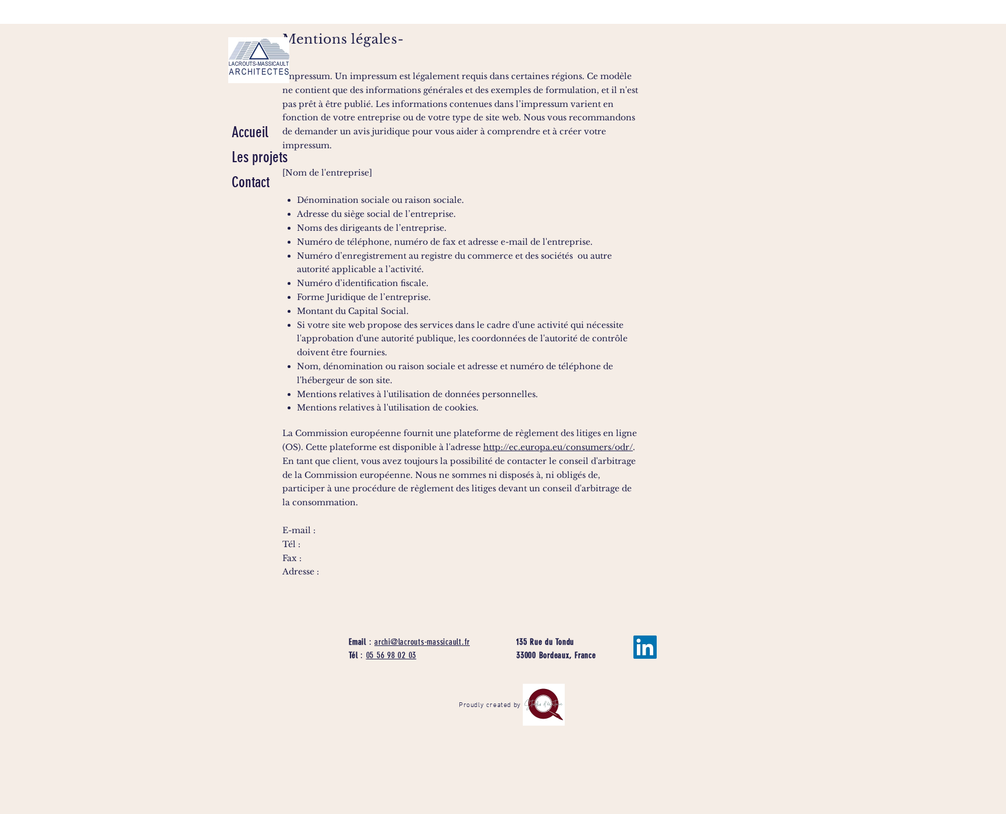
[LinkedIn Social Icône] (645, 647)
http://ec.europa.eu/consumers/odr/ (558, 447)
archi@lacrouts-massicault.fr (422, 642)
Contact (251, 182)
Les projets (260, 157)
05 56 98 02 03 (391, 655)
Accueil (250, 132)
